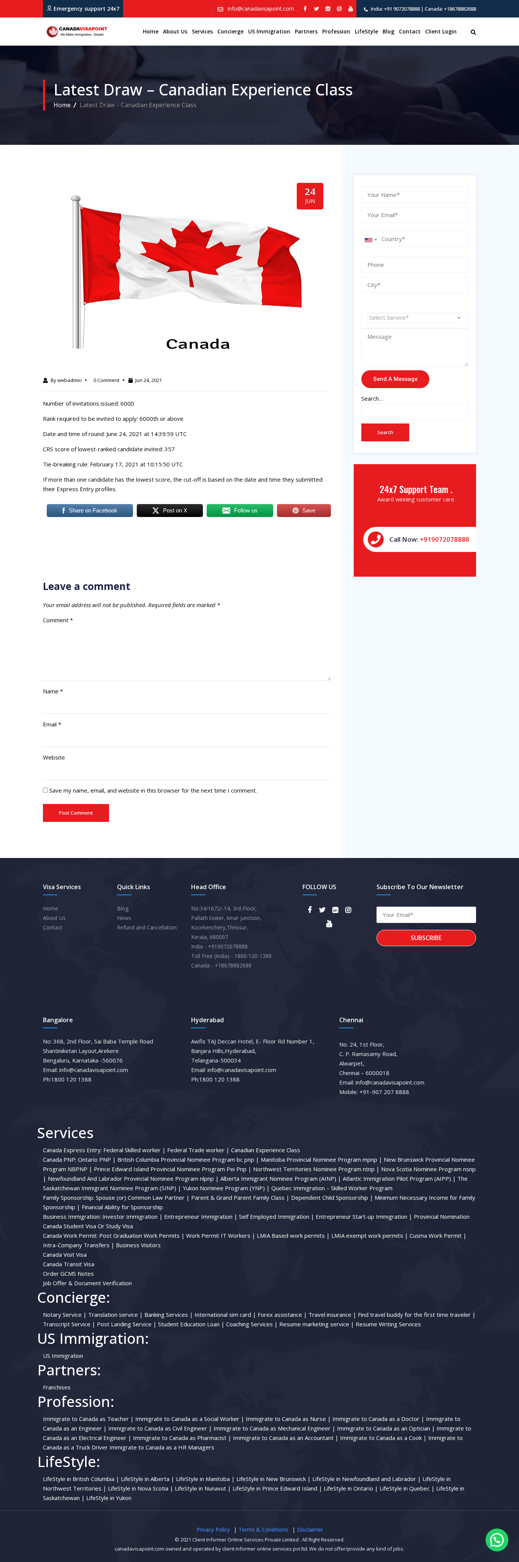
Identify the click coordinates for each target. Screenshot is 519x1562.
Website (54, 757)
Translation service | (115, 1314)
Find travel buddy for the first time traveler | (417, 1314)
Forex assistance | (282, 1314)
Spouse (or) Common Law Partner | (143, 1197)
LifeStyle (366, 31)
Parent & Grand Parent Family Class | (240, 1197)
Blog (388, 31)
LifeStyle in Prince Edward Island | (277, 1488)
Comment (58, 620)
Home (150, 31)
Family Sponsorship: (68, 1197)
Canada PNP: (59, 1159)
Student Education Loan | (191, 1324)
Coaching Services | (252, 1324)
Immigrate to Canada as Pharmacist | (182, 1437)
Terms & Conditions (263, 1529)
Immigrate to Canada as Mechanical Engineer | (274, 1428)
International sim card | (225, 1314)
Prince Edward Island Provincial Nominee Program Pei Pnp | (173, 1169)
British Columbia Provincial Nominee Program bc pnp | (188, 1159)
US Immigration (269, 31)
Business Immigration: (72, 1216)
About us (175, 31)
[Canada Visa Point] (76, 31)
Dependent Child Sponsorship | (332, 1197)
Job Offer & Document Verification (87, 1283)
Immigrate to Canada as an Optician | (386, 1428)
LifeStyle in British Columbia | (81, 1479)
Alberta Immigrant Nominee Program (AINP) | (280, 1178)
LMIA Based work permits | (293, 1235)
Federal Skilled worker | (134, 1150)
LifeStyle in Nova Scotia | (140, 1488)
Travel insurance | (332, 1314)
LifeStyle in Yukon (108, 1498)
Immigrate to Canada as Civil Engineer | (160, 1428)
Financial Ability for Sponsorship (122, 1207)
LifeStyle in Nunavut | (203, 1488)
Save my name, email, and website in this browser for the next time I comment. (153, 790)
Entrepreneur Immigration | (200, 1216)
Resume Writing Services (388, 1324)
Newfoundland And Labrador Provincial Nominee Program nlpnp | (133, 1178)
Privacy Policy (213, 1529)
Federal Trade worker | (198, 1150)
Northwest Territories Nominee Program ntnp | (316, 1169)
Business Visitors (138, 1245)
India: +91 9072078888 (395, 8)
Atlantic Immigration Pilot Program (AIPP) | (399, 1178)
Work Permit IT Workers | (220, 1235)
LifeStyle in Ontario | (351, 1488)
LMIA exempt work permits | (369, 1235)
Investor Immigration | (132, 1216)
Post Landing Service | (127, 1324)
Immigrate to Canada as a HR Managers (161, 1447)
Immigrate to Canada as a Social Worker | (189, 1418)
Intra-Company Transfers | (78, 1245)
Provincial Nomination (442, 1216)
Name (53, 691)
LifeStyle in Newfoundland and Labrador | (366, 1479)
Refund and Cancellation (147, 927)
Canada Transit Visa (68, 1264)
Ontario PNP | (97, 1159)
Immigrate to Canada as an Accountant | (286, 1437)
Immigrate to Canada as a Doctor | (378, 1418)
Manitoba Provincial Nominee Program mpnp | (321, 1159)
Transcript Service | (69, 1324)
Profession (336, 31)
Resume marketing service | (316, 1324)
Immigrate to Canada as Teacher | (88, 1418)
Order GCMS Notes (68, 1273)
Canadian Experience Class (265, 1150)
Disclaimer (310, 1529)
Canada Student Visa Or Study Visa (88, 1226)
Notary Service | (65, 1314)
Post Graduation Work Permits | (142, 1235)
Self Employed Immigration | (276, 1216)
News (124, 917)
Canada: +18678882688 (450, 8)
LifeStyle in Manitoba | (205, 1479)
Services (202, 31)
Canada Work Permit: (70, 1235)
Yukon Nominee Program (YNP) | (226, 1188)
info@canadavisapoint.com (260, 8)
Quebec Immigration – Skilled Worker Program (331, 1188)
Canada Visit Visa (65, 1254)
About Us (54, 917)
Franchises (57, 1387)
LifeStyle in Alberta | (147, 1479)
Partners (306, 31)
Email (52, 724)
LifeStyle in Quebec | (407, 1488)
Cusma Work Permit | (438, 1235)
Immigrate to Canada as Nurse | (288, 1418)
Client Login (441, 31)
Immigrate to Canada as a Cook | (383, 1437)
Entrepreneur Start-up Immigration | (364, 1216)
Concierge (230, 31)
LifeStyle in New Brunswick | (273, 1479)
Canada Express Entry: (72, 1150)
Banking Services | (168, 1314)
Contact (410, 31)
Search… (372, 398)
